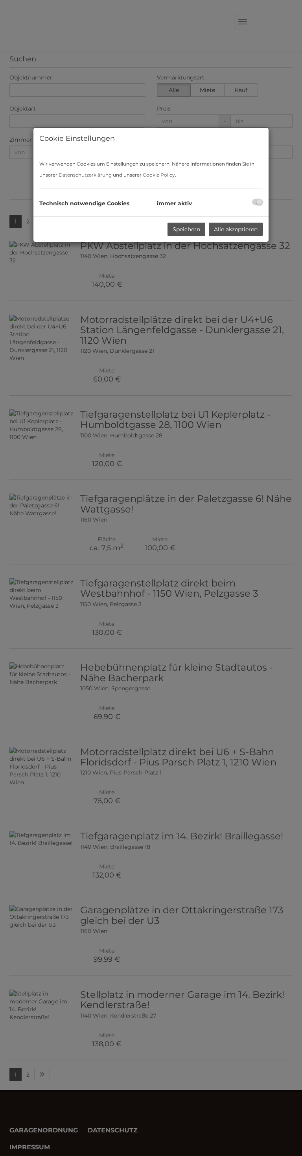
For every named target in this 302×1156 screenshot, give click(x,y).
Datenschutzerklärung (85, 175)
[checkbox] (257, 202)
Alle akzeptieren (236, 229)
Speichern (186, 229)
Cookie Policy (159, 175)
